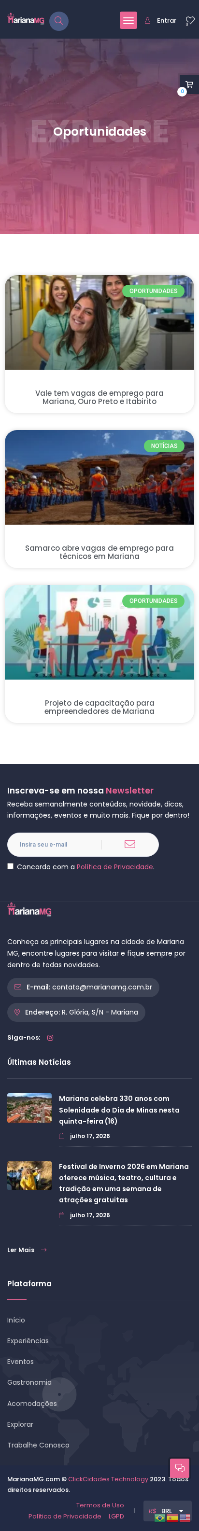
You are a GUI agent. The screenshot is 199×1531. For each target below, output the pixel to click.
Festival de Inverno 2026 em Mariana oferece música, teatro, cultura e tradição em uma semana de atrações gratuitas (124, 1183)
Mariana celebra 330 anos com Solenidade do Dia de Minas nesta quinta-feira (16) (119, 1110)
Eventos (20, 1361)
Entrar (166, 20)
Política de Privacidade (115, 867)
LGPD (116, 1516)
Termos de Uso (100, 1505)
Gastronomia (29, 1382)
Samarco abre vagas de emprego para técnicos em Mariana (99, 552)
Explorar (20, 1424)
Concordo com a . (86, 867)
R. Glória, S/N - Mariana (100, 1012)
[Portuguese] (160, 1517)
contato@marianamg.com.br (102, 987)
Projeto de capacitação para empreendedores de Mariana (99, 707)
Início (16, 1320)
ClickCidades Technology (108, 1479)
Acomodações (32, 1403)
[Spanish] (173, 1517)
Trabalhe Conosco (38, 1445)
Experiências (28, 1341)
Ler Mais (20, 1249)
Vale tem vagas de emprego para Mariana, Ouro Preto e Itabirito (99, 397)
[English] (185, 1517)
